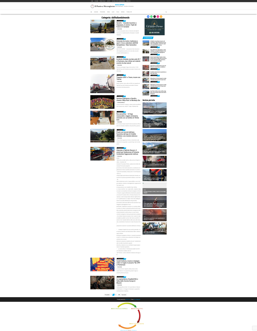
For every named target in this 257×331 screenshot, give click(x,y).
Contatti (108, 1)
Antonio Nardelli (121, 102)
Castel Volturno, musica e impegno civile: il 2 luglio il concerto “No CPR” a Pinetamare (128, 263)
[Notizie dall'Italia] (91, 12)
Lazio (113, 12)
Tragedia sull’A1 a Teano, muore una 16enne (128, 78)
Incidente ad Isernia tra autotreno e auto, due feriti (158, 72)
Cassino (96, 12)
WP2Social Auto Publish (124, 330)
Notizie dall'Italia (119, 5)
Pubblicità (128, 1)
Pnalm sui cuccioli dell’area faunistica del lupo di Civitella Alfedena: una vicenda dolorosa (126, 134)
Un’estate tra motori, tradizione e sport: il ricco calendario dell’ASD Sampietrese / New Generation (127, 43)
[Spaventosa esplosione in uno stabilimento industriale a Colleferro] (146, 67)
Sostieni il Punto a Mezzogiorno (118, 1)
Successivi (124, 294)
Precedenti (107, 294)
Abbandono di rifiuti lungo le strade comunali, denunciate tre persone (158, 79)
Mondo (122, 12)
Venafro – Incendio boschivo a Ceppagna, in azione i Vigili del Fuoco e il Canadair (126, 25)
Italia (117, 12)
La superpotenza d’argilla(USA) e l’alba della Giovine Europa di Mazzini (127, 281)
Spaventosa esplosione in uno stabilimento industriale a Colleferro (158, 66)
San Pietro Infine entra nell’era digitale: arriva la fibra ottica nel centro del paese (158, 92)
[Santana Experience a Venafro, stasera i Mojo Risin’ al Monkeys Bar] (102, 101)
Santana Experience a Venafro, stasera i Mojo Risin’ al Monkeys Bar (128, 99)
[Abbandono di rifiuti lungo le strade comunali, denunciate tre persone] (146, 80)
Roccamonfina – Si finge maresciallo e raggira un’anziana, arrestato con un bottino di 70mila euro (127, 117)
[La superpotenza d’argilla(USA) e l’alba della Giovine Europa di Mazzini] (102, 282)
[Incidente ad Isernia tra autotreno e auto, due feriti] (146, 73)
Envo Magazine (137, 299)
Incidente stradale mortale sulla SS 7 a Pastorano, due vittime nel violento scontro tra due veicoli (128, 61)
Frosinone (102, 12)
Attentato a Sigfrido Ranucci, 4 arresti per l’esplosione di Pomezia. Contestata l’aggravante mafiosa (127, 152)
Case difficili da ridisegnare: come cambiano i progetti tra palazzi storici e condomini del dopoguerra (158, 51)
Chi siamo (96, 1)
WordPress (128, 299)
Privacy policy (103, 1)
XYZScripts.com (134, 330)
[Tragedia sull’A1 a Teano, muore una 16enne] (102, 83)
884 (119, 294)
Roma (108, 12)
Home (92, 1)
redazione (119, 29)
